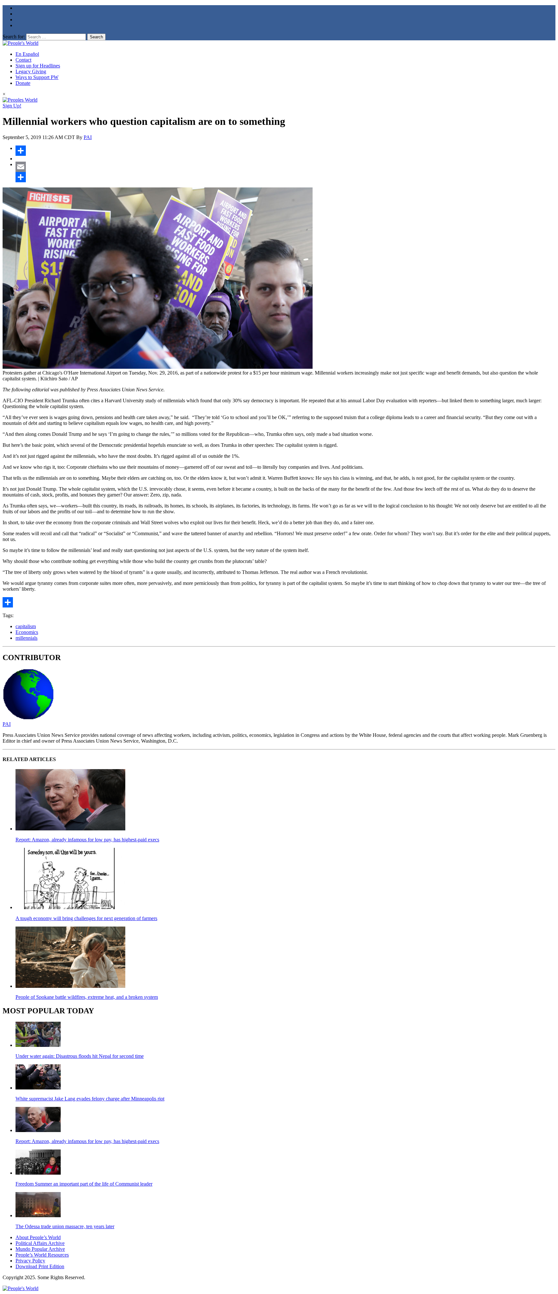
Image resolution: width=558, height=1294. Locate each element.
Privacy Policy (30, 1260)
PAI (88, 137)
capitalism (26, 626)
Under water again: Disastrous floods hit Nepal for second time (80, 1056)
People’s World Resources (42, 1255)
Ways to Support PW (37, 77)
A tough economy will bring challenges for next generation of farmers (86, 918)
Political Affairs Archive (40, 1243)
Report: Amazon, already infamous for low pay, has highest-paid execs (87, 839)
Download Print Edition (40, 1266)
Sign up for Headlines (38, 65)
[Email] (285, 167)
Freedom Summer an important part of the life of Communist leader (84, 1184)
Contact (23, 60)
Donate (23, 83)
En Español (27, 54)
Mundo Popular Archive (40, 1249)
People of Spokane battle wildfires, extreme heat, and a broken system (87, 997)
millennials (26, 638)
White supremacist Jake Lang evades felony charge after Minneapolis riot (90, 1098)
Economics (27, 632)
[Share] (285, 150)
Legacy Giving (31, 71)
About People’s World (38, 1237)
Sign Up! (12, 105)
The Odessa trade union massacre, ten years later (65, 1226)
